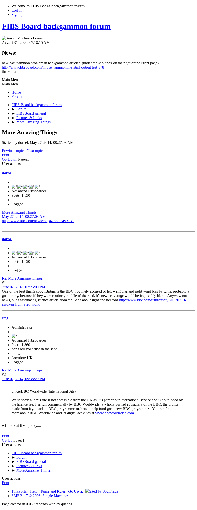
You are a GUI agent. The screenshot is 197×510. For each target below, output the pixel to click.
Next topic (35, 151)
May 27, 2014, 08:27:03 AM (24, 216)
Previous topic (13, 151)
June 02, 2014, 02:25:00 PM (23, 287)
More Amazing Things (19, 212)
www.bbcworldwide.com (114, 413)
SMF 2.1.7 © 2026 (26, 496)
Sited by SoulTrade (103, 491)
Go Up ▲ (76, 491)
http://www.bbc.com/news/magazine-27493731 (38, 221)
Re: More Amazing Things (22, 278)
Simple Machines (55, 496)
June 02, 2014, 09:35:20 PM (23, 379)
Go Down (9, 159)
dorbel (7, 173)
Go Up (7, 440)
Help (33, 491)
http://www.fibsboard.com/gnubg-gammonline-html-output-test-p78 (53, 67)
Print (5, 155)
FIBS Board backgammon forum (56, 26)
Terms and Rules (53, 491)
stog (5, 318)
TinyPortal (19, 491)
